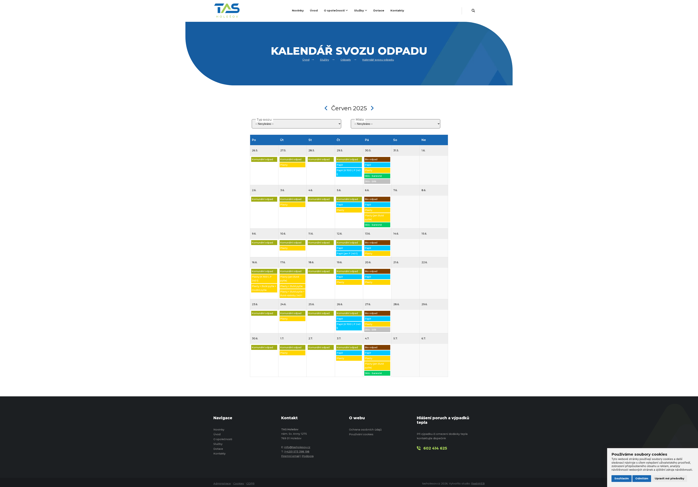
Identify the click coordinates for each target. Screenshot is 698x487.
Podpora (308, 456)
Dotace (378, 10)
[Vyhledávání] (473, 11)
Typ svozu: (264, 119)
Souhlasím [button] (621, 478)
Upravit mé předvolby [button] (669, 478)
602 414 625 (435, 448)
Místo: (360, 119)
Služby (359, 10)
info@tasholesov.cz (297, 447)
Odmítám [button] (641, 478)
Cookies (238, 483)
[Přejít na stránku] (228, 11)
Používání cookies (361, 434)
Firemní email (290, 456)
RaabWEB (478, 483)
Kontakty (397, 10)
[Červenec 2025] (372, 108)
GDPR (250, 483)
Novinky (298, 10)
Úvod (314, 10)
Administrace (222, 483)
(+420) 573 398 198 (296, 451)
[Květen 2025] (326, 108)
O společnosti (334, 10)
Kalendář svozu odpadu (378, 59)
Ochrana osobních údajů (365, 429)
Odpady (345, 59)
